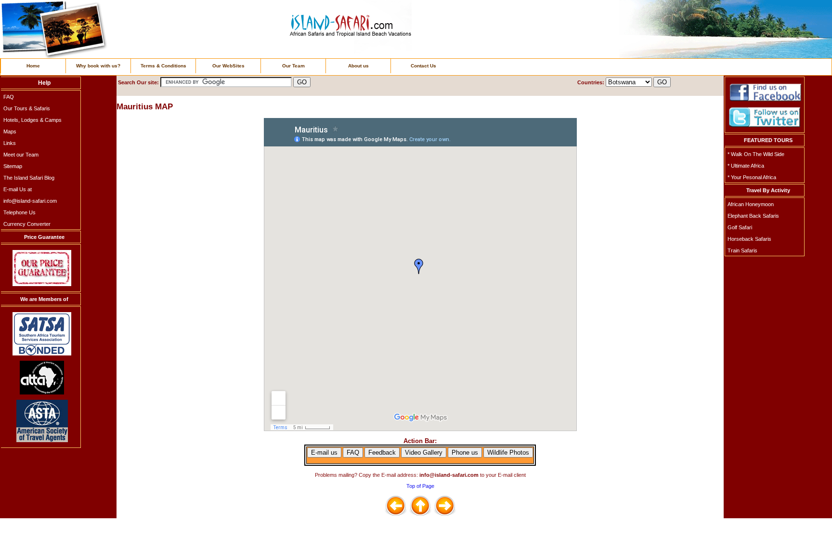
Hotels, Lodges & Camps (32, 120)
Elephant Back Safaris (753, 216)
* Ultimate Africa (746, 166)
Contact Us (423, 65)
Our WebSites (228, 65)
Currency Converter (27, 224)
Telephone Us (19, 212)
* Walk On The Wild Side (756, 154)
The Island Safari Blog (28, 178)
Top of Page (420, 486)
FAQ (8, 97)
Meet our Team (21, 154)
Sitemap (12, 166)
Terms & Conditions (163, 65)
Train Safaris (742, 250)
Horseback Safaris (749, 239)
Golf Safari (740, 227)
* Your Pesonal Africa (752, 177)
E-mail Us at (17, 189)
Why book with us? (98, 65)
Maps (9, 131)
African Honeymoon (751, 204)
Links (9, 143)
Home (33, 65)
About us (358, 65)
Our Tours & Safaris (26, 108)
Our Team (293, 65)
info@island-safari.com (30, 201)
